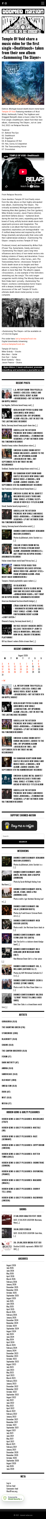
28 (27, 672)
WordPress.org (11, 1491)
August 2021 (11, 1430)
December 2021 (12, 1419)
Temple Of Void (8, 111)
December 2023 (12, 1353)
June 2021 (10, 1435)
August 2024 (11, 1331)
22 (33, 669)
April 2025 (10, 1309)
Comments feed (12, 1488)
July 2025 (10, 1301)
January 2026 (11, 1284)
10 (3, 666)
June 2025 (10, 1303)
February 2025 (11, 1314)
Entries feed (10, 1485)
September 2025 (12, 1295)
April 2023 (10, 1375)
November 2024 (12, 1323)
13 (20, 666)
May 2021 (9, 1438)
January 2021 (11, 1449)
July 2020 (10, 1466)
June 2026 (10, 1270)
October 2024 (11, 1325)
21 (27, 669)
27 (21, 672)
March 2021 (10, 1444)
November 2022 (12, 1389)
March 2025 (10, 1312)
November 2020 (12, 1455)
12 (15, 666)
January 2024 (11, 1350)
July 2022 (10, 1400)
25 (9, 672)
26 (15, 672)
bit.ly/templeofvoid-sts (26, 339)
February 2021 (11, 1446)
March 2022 (10, 1411)
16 (39, 666)
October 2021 (11, 1424)
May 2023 (10, 1372)
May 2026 (10, 1273)
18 (9, 669)
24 (3, 672)
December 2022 (12, 1386)
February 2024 (11, 1347)
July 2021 (9, 1433)
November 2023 (12, 1356)
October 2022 (11, 1391)
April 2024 (10, 1342)
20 (21, 669)
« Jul (3, 680)
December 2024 (12, 1320)
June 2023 (10, 1369)
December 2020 (12, 1452)
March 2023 (10, 1378)
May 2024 (10, 1339)
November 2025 (12, 1290)
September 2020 (12, 1460)
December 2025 (12, 1287)
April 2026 (10, 1276)
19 (15, 669)
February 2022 (11, 1413)
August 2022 (11, 1397)
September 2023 (12, 1361)
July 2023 (10, 1367)
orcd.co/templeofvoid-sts (13, 344)
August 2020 (11, 1463)
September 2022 (12, 1394)
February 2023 (11, 1380)
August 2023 (11, 1364)
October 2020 (11, 1457)
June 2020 (10, 1468)
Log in (8, 1483)
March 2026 (10, 1279)
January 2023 (11, 1383)
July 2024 (10, 1334)
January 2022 (11, 1416)
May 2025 (10, 1306)
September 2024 (12, 1328)
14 (27, 666)
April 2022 (10, 1408)
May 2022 (10, 1405)
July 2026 (10, 1267)
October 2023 (11, 1358)
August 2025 (11, 1298)
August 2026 (11, 1265)
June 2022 (10, 1402)
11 (8, 666)
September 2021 (12, 1427)
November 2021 (12, 1422)
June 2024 (10, 1336)
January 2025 (11, 1317)
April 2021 (10, 1441)
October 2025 (11, 1292)
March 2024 (11, 1345)
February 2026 (11, 1281)
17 (2, 669)
